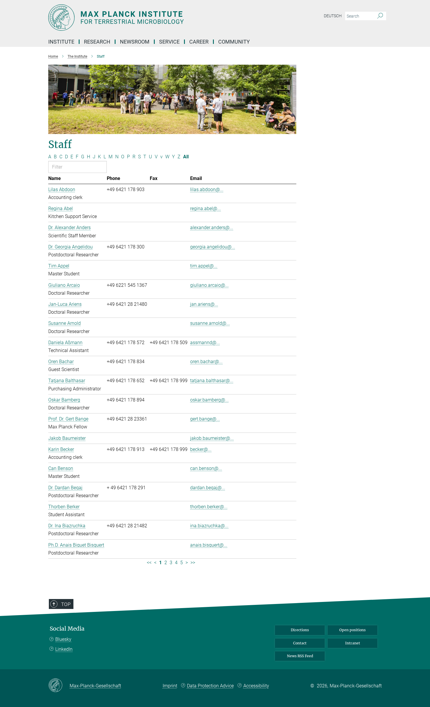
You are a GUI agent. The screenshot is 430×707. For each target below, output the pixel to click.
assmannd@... (205, 342)
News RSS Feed (300, 656)
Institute (61, 42)
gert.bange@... (205, 419)
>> (192, 562)
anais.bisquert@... (208, 545)
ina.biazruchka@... (209, 525)
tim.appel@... (203, 266)
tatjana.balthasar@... (211, 380)
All (186, 156)
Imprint (170, 686)
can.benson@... (206, 468)
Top (65, 604)
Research (97, 42)
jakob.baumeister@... (212, 438)
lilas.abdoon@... (206, 189)
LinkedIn (64, 649)
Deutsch (333, 15)
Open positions (352, 630)
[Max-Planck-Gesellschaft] (59, 686)
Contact (300, 643)
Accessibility (256, 686)
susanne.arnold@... (210, 323)
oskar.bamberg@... (209, 400)
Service (169, 42)
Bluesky (63, 639)
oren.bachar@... (206, 361)
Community (234, 42)
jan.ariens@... (204, 304)
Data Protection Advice (210, 686)
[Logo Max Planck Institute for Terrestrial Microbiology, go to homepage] (158, 17)
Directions (300, 630)
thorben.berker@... (209, 506)
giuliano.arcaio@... (209, 285)
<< (149, 562)
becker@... (200, 449)
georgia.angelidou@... (212, 247)
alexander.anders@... (211, 227)
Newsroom (134, 42)
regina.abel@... (205, 208)
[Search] (380, 16)
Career (199, 42)
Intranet (352, 643)
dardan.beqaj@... (207, 487)
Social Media (67, 628)
